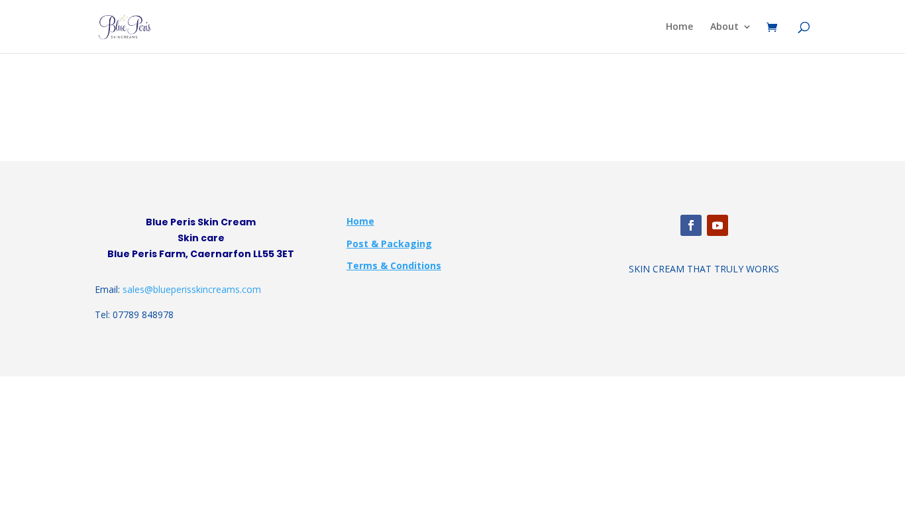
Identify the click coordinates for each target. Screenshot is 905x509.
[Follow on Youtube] (717, 225)
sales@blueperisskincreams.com (192, 289)
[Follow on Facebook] (691, 225)
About (724, 27)
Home (679, 27)
